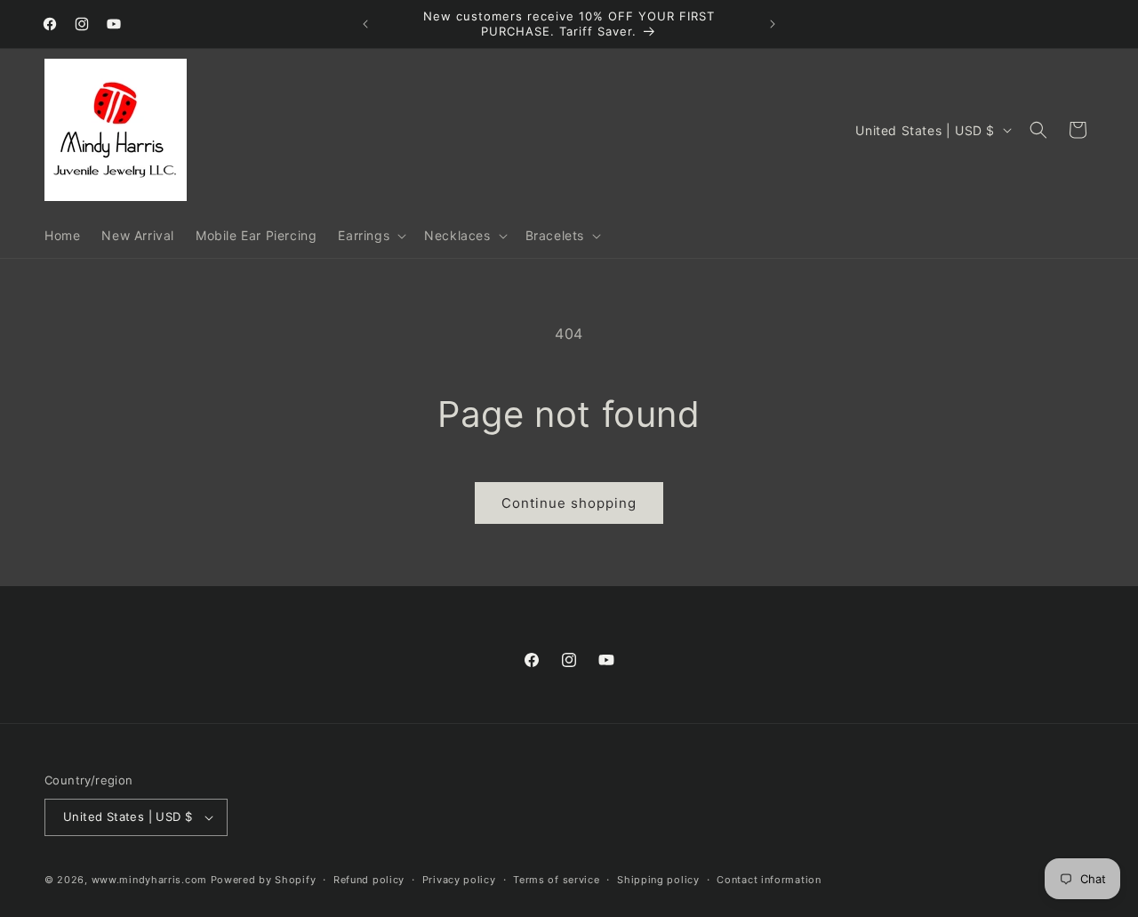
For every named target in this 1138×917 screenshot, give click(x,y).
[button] (370, 235)
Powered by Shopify (264, 879)
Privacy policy (459, 879)
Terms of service (556, 879)
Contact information (769, 879)
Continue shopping (569, 503)
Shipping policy (658, 879)
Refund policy (369, 879)
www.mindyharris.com (149, 879)
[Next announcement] (772, 24)
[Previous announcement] (365, 24)
